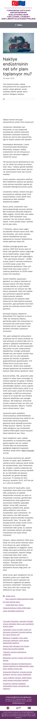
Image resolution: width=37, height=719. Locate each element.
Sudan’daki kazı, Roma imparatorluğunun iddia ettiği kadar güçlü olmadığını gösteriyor (17, 608)
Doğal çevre (10, 596)
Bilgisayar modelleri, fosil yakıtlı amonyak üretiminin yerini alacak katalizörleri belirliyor (16, 640)
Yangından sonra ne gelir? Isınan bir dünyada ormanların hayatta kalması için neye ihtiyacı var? (17, 632)
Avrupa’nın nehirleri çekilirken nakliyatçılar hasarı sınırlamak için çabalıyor (16, 686)
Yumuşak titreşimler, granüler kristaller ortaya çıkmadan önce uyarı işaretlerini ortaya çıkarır (18, 623)
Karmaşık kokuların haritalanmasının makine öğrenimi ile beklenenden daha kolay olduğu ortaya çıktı (18, 666)
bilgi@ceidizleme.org (18, 703)
